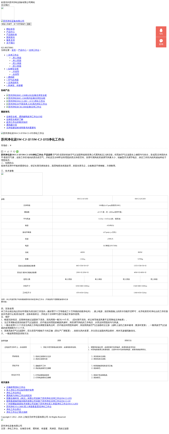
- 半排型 (15, 71)
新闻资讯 (10, 37)
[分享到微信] (17, 152)
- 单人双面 (16, 60)
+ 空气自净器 (12, 80)
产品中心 (10, 32)
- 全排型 (15, 74)
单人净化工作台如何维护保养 (20, 390)
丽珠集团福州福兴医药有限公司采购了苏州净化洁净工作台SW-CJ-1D (38, 401)
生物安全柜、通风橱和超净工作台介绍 (24, 116)
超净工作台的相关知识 (16, 122)
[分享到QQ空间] (5, 152)
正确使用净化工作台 (15, 387)
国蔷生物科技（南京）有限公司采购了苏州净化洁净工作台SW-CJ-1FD (39, 398)
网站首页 (10, 29)
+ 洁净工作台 (12, 55)
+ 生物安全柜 (12, 69)
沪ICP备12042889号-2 (78, 417)
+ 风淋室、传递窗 (14, 85)
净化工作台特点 (13, 393)
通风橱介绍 (11, 125)
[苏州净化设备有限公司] (12, 21)
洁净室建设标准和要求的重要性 (21, 128)
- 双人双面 (16, 66)
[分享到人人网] (14, 152)
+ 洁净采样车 (12, 83)
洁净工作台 (34, 50)
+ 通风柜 (10, 77)
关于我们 (10, 43)
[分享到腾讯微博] (11, 152)
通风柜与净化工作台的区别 (19, 395)
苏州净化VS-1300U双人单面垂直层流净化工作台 (28, 406)
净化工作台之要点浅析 (16, 412)
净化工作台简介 (13, 409)
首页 (14, 50)
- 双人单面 (16, 63)
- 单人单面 (16, 58)
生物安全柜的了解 (14, 119)
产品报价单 (11, 34)
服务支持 (10, 40)
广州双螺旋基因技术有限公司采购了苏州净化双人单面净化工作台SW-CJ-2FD (42, 404)
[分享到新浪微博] (8, 152)
